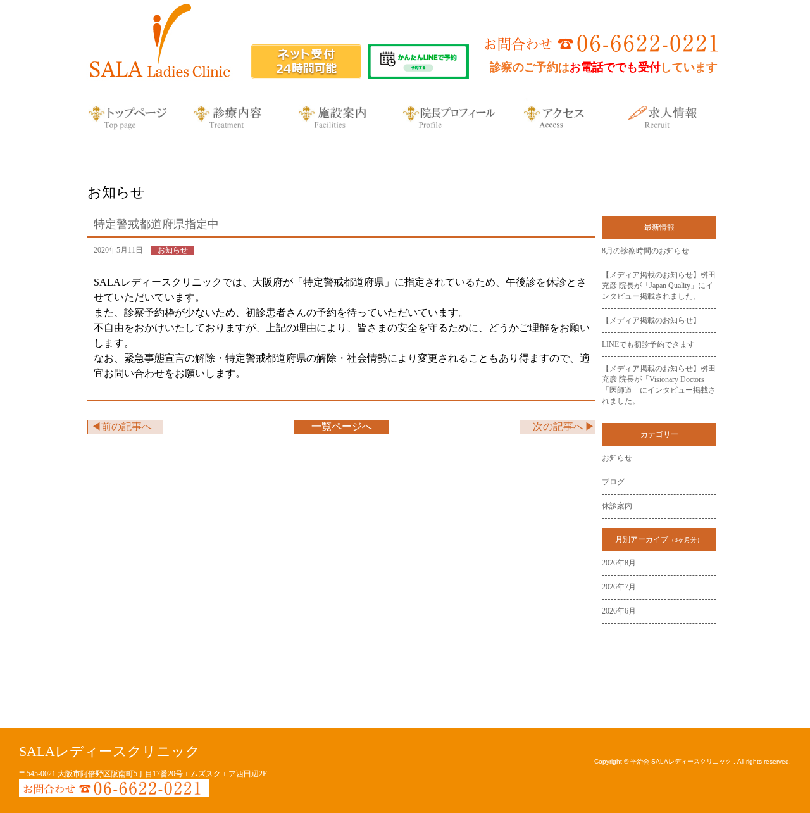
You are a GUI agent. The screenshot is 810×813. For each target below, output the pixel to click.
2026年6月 (619, 611)
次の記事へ (558, 426)
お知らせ (617, 457)
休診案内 (617, 505)
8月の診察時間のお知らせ (645, 250)
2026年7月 (619, 587)
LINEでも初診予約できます (648, 344)
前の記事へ (126, 426)
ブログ (613, 481)
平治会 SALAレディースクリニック (681, 761)
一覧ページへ (341, 426)
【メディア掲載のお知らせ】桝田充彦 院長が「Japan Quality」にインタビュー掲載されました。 (659, 285)
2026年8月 (619, 562)
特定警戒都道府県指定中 (156, 224)
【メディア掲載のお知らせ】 (651, 320)
